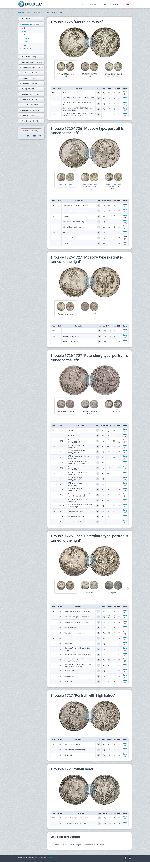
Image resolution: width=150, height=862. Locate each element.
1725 (28, 136)
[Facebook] (126, 858)
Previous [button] (51, 588)
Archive (104, 4)
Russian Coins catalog (26, 12)
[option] (66, 70)
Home (82, 4)
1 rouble (27, 35)
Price (125, 92)
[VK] (130, 858)
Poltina (26, 38)
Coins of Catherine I (45, 12)
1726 (34, 136)
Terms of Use (52, 857)
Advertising (117, 4)
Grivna (26, 42)
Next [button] (128, 588)
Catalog (92, 4)
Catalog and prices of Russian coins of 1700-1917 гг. (87, 845)
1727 (39, 136)
